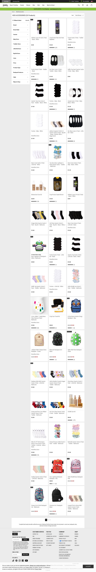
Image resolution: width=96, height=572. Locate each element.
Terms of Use (62, 543)
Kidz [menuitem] (38, 5)
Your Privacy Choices (67, 540)
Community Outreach (64, 536)
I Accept (88, 566)
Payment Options (37, 547)
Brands (76, 534)
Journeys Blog (49, 538)
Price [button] (14, 63)
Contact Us (35, 534)
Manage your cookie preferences (37, 565)
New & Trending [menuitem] (14, 5)
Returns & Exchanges (38, 540)
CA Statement (62, 547)
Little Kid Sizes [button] (17, 48)
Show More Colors (72, 42)
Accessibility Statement (65, 545)
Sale (76, 543)
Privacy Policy (62, 538)
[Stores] (83, 5)
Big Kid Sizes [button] (16, 53)
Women (76, 536)
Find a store (15, 552)
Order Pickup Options (38, 545)
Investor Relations (63, 552)
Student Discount (50, 543)
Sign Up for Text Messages (19, 537)
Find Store (25, 554)
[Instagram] (20, 560)
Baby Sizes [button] (16, 39)
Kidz (76, 540)
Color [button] (14, 58)
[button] (92, 1)
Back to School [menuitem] (50, 5)
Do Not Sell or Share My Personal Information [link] (64, 555)
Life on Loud (49, 534)
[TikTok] (13, 560)
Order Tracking (75, 1)
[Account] (87, 5)
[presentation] (14, 5)
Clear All (27, 20)
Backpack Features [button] (18, 72)
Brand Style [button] (16, 29)
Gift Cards (48, 545)
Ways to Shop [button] (16, 81)
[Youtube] (26, 560)
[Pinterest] (16, 560)
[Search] (79, 5)
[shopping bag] (92, 5)
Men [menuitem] (34, 5)
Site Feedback (36, 549)
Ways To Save (49, 540)
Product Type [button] (16, 67)
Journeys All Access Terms (65, 549)
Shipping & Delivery (37, 543)
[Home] (5, 5)
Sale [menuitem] (43, 5)
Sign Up (15, 534)
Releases (77, 545)
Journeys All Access (51, 536)
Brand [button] (14, 25)
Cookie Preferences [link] (63, 558)
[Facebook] (23, 560)
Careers (61, 534)
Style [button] (14, 77)
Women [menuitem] (28, 5)
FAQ (33, 536)
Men (76, 538)
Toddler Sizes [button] (17, 44)
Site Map (35, 552)
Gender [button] (15, 34)
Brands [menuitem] (22, 5)
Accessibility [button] (86, 1)
